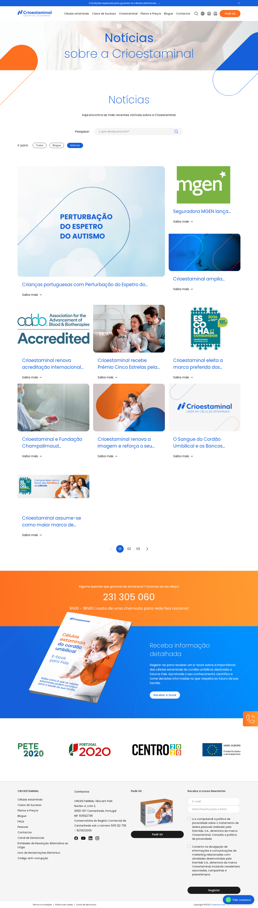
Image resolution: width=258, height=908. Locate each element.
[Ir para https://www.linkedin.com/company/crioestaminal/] (90, 838)
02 (129, 549)
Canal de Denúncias (31, 838)
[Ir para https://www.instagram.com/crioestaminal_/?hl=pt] (97, 838)
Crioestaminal (218, 904)
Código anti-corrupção (33, 858)
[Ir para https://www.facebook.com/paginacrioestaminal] (76, 838)
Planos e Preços (151, 13)
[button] (238, 3)
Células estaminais (76, 13)
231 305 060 (129, 597)
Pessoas (23, 827)
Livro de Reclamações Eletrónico (39, 853)
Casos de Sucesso (104, 13)
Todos (39, 145)
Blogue (168, 13)
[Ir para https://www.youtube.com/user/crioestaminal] (83, 838)
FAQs (21, 821)
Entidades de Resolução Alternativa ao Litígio (43, 845)
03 (138, 549)
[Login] (209, 13)
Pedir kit (230, 13)
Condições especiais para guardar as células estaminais (124, 3)
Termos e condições (42, 904)
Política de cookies (64, 904)
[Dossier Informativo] (215, 13)
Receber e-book (165, 695)
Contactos (183, 13)
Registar (214, 890)
